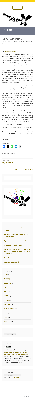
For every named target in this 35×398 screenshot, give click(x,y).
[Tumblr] (7, 30)
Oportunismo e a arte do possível (13, 245)
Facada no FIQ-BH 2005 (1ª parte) (23, 168)
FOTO (5, 275)
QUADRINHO (22, 41)
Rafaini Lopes (12, 51)
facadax (11, 41)
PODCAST (7, 300)
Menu (18, 8)
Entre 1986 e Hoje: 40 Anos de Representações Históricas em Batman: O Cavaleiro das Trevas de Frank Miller (17, 251)
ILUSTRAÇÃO (8, 279)
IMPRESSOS (7, 283)
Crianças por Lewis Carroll (11, 262)
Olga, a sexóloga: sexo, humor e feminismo (16, 241)
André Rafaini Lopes (11, 153)
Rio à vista (6, 258)
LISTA (5, 287)
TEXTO (3, 43)
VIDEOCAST (7, 321)
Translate (16, 377)
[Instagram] (5, 30)
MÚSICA (6, 292)
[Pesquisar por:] (17, 178)
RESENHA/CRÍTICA (28, 41)
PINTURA (6, 296)
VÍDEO (6, 317)
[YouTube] (10, 30)
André (6, 51)
